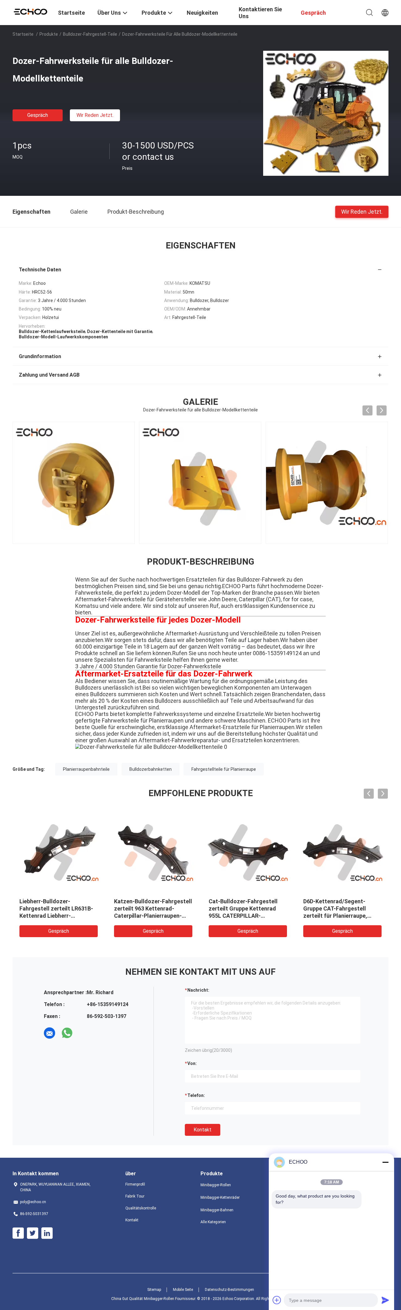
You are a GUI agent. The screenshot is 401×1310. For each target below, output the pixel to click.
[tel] (84, 1033)
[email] (49, 1033)
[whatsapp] (67, 1033)
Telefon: (196, 1095)
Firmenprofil (135, 1184)
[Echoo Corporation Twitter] (32, 1233)
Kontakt (202, 1130)
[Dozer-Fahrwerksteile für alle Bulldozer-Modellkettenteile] (325, 113)
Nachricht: (198, 990)
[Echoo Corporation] (31, 10)
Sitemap (154, 1289)
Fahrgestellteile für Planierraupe (223, 769)
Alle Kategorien (213, 1222)
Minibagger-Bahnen (216, 1210)
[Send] (385, 1300)
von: (192, 1063)
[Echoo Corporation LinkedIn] (47, 1233)
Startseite (23, 34)
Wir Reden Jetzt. (94, 115)
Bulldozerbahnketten (150, 769)
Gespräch (37, 115)
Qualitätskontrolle (140, 1208)
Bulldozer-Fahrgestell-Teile (90, 34)
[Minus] (385, 1162)
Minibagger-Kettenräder (220, 1197)
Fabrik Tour (134, 1196)
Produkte (48, 34)
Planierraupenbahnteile (86, 769)
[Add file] (277, 1300)
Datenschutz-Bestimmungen (229, 1289)
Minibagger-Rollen (215, 1185)
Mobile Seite (183, 1289)
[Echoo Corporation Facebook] (18, 1233)
